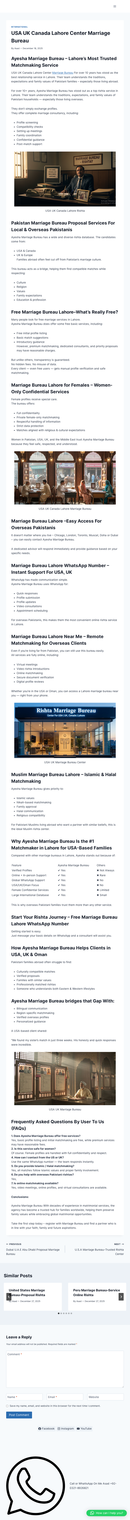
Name (12, 1397)
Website (94, 1397)
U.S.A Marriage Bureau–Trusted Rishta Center (99, 1249)
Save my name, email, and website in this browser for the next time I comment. (55, 1405)
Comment (14, 1354)
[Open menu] (115, 6)
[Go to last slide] (8, 1297)
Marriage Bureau (62, 72)
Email (52, 1397)
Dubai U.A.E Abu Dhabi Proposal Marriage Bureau (33, 1249)
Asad (17, 48)
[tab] (58, 1313)
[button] (106, 1513)
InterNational (19, 27)
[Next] (121, 1297)
